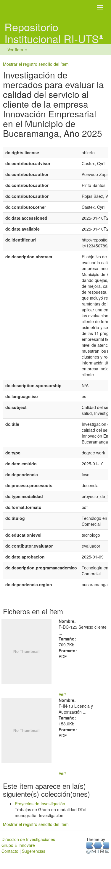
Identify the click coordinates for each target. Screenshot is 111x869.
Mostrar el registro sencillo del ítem (36, 64)
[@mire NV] (98, 847)
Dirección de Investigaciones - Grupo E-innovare (29, 842)
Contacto (9, 851)
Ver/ (62, 694)
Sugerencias (33, 851)
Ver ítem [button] (15, 49)
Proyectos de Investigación (40, 803)
